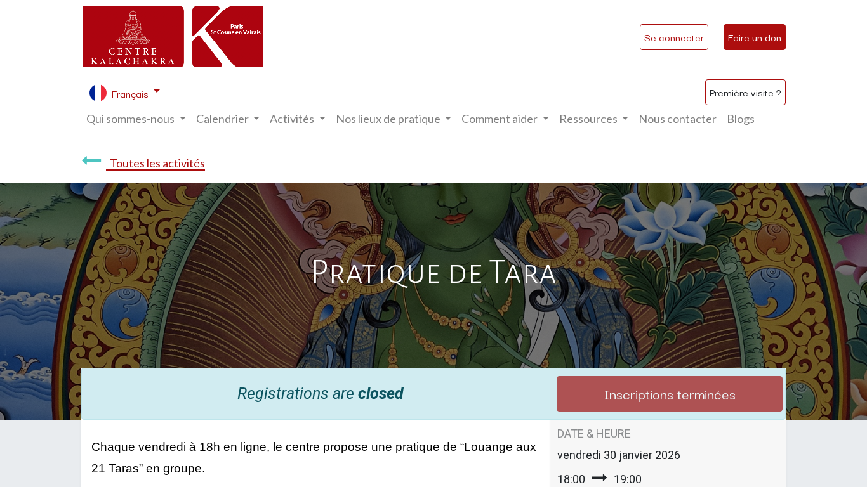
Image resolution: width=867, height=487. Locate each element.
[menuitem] (677, 119)
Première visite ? (745, 92)
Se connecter (674, 36)
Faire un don (754, 36)
